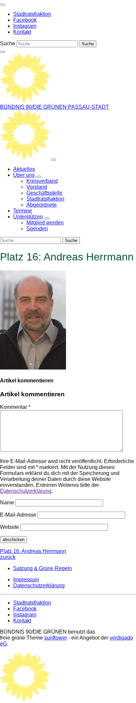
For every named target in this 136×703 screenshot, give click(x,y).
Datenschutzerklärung (25, 491)
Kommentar (15, 407)
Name (7, 502)
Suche (7, 43)
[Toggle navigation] (2, 5)
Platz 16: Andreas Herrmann (33, 554)
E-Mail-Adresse (18, 515)
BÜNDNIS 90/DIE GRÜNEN (34, 107)
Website (9, 527)
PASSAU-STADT (88, 107)
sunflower (55, 638)
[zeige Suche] (2, 52)
